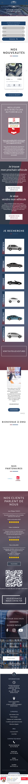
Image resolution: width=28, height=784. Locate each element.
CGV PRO (14, 734)
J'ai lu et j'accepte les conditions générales (14, 664)
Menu (2, 3)
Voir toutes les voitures (14, 351)
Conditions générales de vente (14, 721)
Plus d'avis (14, 564)
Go (22, 658)
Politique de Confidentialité (14, 719)
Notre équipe (14, 717)
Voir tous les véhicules (13, 94)
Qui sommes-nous (14, 714)
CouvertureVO (14, 731)
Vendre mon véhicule (14, 217)
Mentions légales (14, 724)
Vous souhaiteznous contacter (14, 599)
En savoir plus (14, 404)
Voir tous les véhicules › (13, 24)
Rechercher (12, 39)
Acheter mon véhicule (14, 189)
